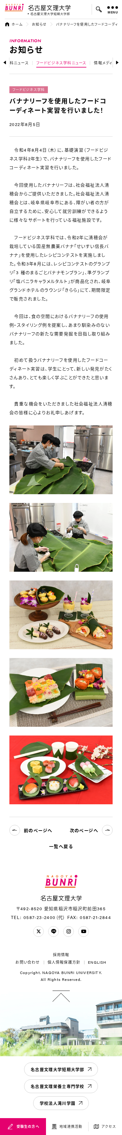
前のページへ (38, 830)
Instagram (68, 931)
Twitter (38, 931)
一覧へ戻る (61, 846)
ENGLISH (97, 962)
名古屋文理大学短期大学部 (57, 1069)
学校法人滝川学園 (57, 1103)
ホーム (17, 24)
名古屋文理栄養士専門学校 (57, 1086)
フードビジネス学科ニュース (61, 63)
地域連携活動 (70, 1126)
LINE (53, 931)
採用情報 (61, 954)
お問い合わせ (27, 962)
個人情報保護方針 (64, 962)
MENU (113, 12)
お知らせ (39, 24)
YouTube (83, 931)
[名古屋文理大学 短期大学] (49, 14)
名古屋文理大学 (49, 7)
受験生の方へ (28, 1126)
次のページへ (84, 830)
